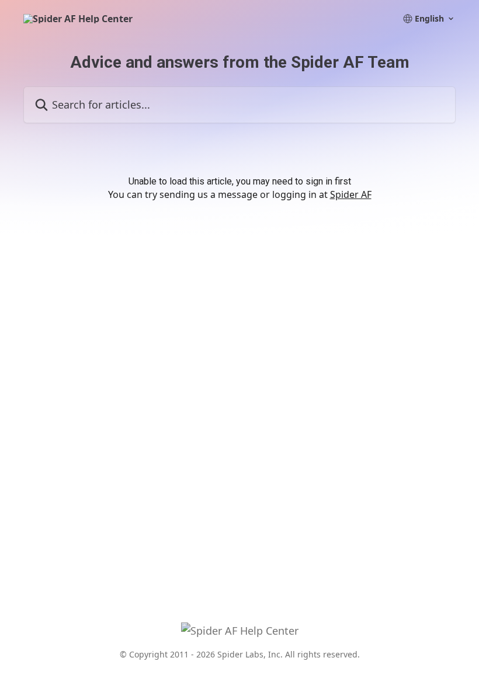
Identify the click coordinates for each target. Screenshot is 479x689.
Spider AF (351, 194)
